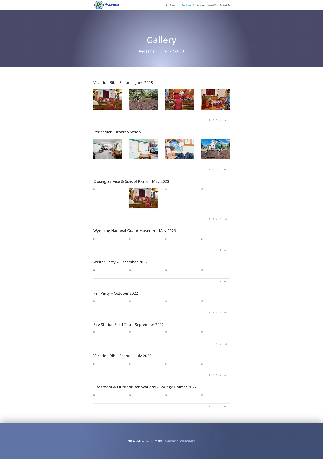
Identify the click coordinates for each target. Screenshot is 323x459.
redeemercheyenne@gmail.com (180, 440)
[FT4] (166, 333)
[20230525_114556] (107, 109)
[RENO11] (130, 395)
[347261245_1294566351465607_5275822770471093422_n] (166, 239)
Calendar (201, 5)
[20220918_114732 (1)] (107, 158)
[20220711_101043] (166, 364)
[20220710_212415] (94, 364)
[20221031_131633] (202, 301)
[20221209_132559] (166, 270)
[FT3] (202, 333)
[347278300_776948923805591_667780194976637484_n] (202, 239)
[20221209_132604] (94, 270)
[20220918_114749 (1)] (179, 158)
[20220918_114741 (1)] (143, 158)
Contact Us (225, 5)
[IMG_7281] (202, 270)
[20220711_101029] (130, 364)
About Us (212, 5)
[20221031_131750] (130, 301)
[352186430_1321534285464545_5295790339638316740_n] (143, 109)
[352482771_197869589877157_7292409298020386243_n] (179, 109)
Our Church (171, 5)
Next (226, 120)
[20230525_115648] (94, 189)
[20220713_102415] (215, 158)
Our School (186, 5)
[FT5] (130, 333)
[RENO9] (202, 395)
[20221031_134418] (94, 301)
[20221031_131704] (166, 301)
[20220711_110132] (202, 364)
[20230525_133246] (202, 189)
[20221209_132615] (130, 270)
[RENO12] (94, 395)
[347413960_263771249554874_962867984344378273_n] (94, 239)
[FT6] (94, 333)
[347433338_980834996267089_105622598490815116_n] (130, 239)
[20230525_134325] (166, 189)
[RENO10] (166, 395)
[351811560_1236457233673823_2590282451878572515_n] (215, 109)
